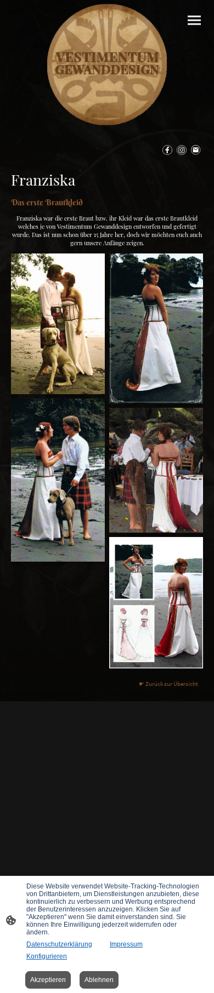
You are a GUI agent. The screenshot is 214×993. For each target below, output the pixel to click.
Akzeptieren (48, 980)
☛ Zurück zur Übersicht (168, 684)
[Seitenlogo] (107, 64)
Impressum (126, 944)
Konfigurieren (46, 956)
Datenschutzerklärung (59, 944)
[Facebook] (167, 150)
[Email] (196, 150)
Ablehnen (99, 980)
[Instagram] (182, 150)
